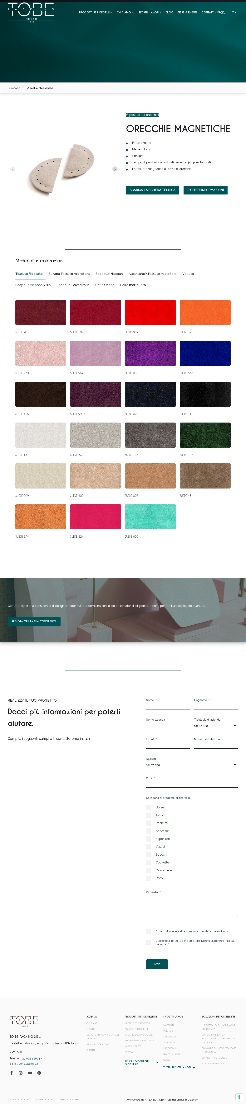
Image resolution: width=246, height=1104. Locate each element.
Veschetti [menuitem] (169, 1042)
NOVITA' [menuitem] (129, 1052)
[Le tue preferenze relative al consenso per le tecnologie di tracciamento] (239, 1097)
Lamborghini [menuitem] (170, 1048)
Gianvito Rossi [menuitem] (171, 1054)
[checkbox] (192, 842)
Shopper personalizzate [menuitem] (139, 1040)
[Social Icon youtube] (30, 1073)
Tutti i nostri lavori (177, 1067)
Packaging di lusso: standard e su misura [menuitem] (219, 1050)
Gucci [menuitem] (166, 1060)
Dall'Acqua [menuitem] (169, 1037)
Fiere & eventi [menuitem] (187, 12)
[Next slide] (115, 169)
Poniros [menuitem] (168, 1031)
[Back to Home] (31, 12)
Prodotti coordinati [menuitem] (98, 1044)
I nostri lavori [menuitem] (148, 12)
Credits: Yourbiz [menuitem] (69, 1099)
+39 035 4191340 (31, 1058)
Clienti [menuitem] (90, 1050)
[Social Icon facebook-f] (13, 1073)
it (233, 12)
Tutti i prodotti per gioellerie (137, 1062)
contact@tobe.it (28, 1063)
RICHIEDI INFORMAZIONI (205, 190)
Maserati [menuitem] (168, 1025)
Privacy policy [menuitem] (19, 1099)
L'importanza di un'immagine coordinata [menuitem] (218, 1027)
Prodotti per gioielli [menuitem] (94, 12)
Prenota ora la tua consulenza (34, 621)
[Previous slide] (12, 169)
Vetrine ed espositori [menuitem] (137, 1023)
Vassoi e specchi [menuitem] (134, 1046)
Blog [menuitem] (169, 12)
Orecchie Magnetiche (40, 88)
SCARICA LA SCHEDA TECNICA (152, 190)
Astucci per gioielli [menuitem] (136, 1029)
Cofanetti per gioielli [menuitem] (214, 1058)
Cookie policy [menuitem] (43, 1099)
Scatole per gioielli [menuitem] (213, 1063)
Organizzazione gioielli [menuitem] (139, 1035)
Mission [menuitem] (91, 1029)
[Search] (223, 12)
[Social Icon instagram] (20, 1073)
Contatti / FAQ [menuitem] (212, 12)
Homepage (14, 87)
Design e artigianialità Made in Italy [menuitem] (103, 1037)
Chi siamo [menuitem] (124, 12)
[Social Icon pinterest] (38, 1073)
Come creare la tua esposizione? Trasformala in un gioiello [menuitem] (219, 1039)
